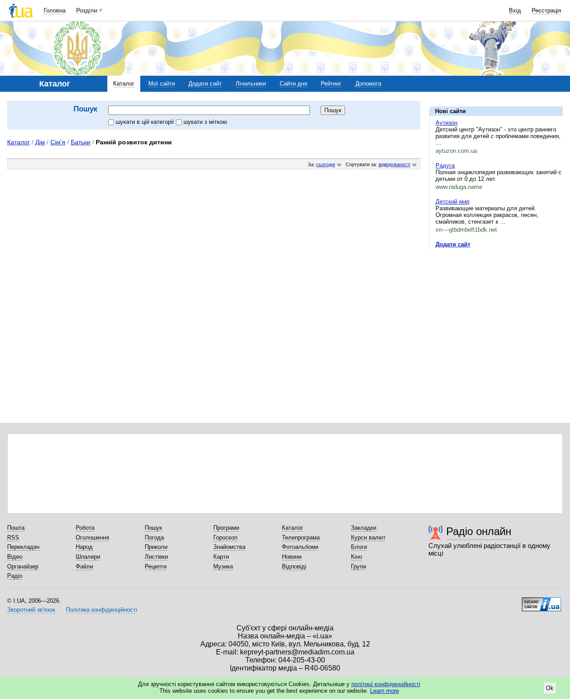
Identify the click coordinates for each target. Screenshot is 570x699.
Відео (14, 556)
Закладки (363, 527)
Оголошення (92, 537)
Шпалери (88, 556)
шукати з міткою (205, 122)
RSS (13, 537)
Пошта (15, 527)
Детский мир (452, 201)
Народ (84, 547)
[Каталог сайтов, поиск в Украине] (541, 601)
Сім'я (57, 142)
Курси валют (368, 537)
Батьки (80, 142)
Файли (84, 566)
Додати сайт (205, 83)
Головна (54, 10)
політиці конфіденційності (385, 684)
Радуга (445, 165)
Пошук (153, 527)
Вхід (515, 10)
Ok (550, 688)
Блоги (359, 547)
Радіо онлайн (478, 531)
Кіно (356, 556)
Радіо (14, 575)
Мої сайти (161, 83)
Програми (226, 527)
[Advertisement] (496, 312)
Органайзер (22, 566)
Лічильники (251, 83)
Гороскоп (225, 537)
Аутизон (446, 122)
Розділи (86, 10)
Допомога (368, 83)
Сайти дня (293, 83)
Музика (223, 566)
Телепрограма (301, 537)
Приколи (156, 547)
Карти (221, 556)
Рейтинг (331, 83)
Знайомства (229, 547)
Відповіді (294, 566)
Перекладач (23, 547)
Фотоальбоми (300, 547)
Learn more (384, 690)
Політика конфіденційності (101, 609)
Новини (291, 556)
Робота (85, 527)
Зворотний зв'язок (31, 609)
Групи (358, 566)
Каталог (123, 83)
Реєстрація (546, 10)
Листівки (156, 556)
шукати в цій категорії (146, 122)
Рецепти (156, 566)
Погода (154, 537)
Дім (40, 142)
